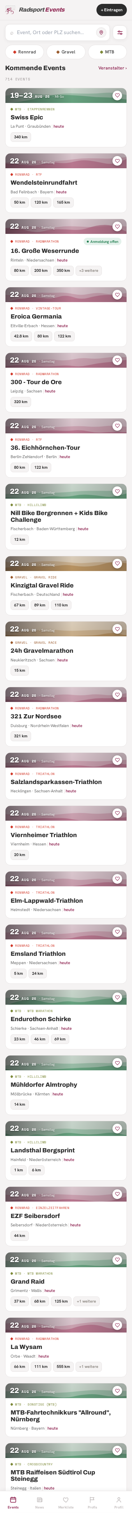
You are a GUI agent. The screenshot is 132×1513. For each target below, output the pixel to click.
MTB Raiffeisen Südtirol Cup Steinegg (53, 1475)
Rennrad (27, 52)
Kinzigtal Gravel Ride (42, 585)
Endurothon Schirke (41, 1019)
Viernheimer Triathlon (44, 835)
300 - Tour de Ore (36, 382)
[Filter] (120, 32)
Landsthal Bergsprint (43, 1150)
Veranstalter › (112, 68)
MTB (109, 52)
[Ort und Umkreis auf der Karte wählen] (101, 32)
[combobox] (55, 32)
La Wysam (26, 1346)
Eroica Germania (36, 316)
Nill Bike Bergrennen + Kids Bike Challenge (59, 516)
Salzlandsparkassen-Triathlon (56, 782)
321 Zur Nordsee (36, 716)
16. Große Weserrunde (45, 250)
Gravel (68, 52)
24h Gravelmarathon (42, 650)
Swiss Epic (27, 117)
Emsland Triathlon (38, 953)
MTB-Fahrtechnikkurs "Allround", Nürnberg (61, 1416)
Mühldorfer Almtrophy (44, 1084)
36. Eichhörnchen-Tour (45, 447)
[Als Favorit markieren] (117, 95)
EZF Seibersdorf (35, 1216)
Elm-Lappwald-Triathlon (47, 900)
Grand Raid (28, 1281)
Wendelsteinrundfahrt (44, 182)
